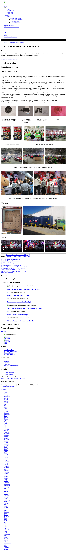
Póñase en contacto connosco (11, 27)
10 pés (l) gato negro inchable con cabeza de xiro (23, 289)
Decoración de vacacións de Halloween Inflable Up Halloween (17, 266)
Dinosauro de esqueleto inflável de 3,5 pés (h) (18, 255)
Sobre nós (9, 9)
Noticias (6, 24)
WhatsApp (3, 389)
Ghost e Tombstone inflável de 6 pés (10, 261)
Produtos (6, 15)
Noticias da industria (9, 374)
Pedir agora (4, 331)
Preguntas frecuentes (9, 25)
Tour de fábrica (11, 10)
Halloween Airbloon (6, 262)
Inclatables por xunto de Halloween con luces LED (14, 271)
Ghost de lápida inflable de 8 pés (18, 295)
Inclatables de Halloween (16, 19)
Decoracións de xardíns (7, 272)
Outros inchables (14, 21)
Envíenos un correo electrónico (9, 59)
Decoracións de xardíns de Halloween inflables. (13, 268)
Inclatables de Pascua (15, 22)
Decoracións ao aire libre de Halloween (11, 265)
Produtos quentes (5, 378)
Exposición (10, 12)
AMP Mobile (22, 378)
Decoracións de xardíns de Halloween (10, 263)
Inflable (9, 16)
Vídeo (5, 6)
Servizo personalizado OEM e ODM (10, 269)
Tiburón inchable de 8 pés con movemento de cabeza (24, 308)
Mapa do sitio (14, 378)
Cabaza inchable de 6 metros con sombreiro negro (19, 256)
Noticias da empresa (9, 372)
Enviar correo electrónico (7, 386)
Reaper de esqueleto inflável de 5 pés (19, 302)
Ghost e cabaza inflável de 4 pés (17, 314)
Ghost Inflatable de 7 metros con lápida (20, 321)
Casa (5, 5)
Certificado (10, 13)
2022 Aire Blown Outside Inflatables (10, 259)
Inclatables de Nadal (15, 18)
